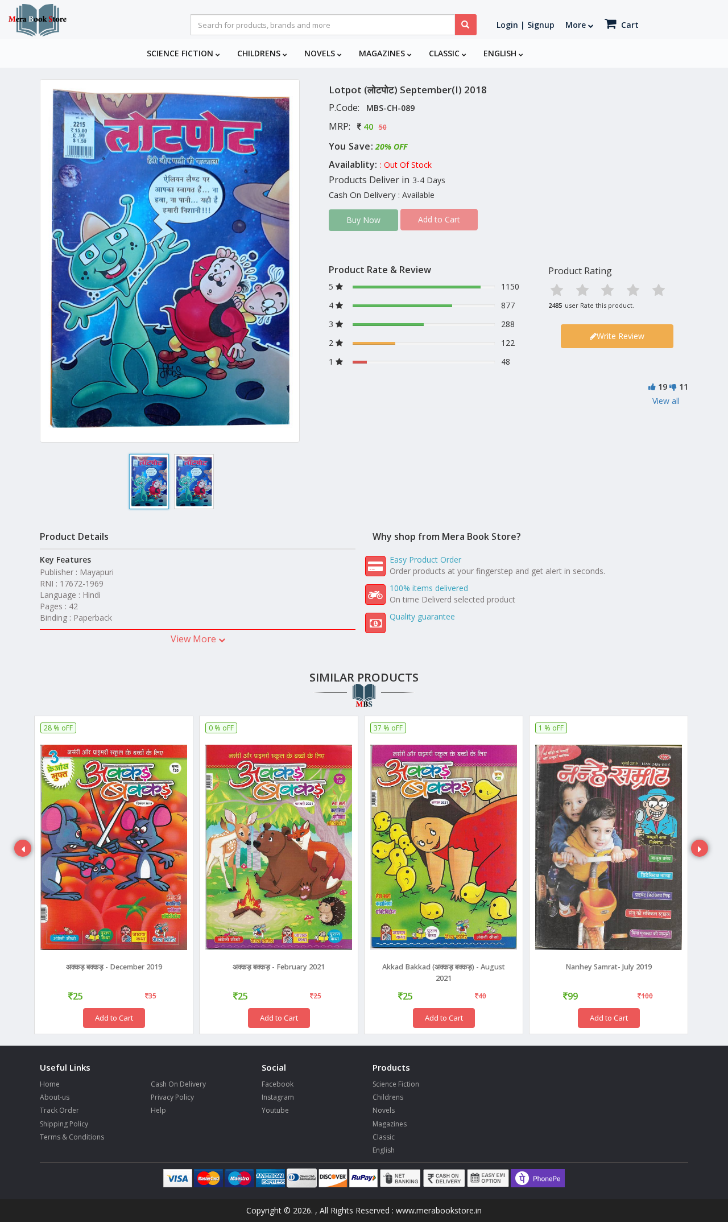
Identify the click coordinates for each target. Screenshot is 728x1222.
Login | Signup (526, 24)
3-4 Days (428, 180)
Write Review (620, 336)
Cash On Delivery (178, 1084)
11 (683, 386)
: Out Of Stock (406, 164)
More (576, 24)
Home (50, 1084)
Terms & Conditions (72, 1137)
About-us (54, 1097)
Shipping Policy (64, 1124)
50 (383, 127)
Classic (445, 53)
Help (158, 1110)
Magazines (383, 53)
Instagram (278, 1097)
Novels (320, 53)
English (501, 53)
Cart (629, 24)
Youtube (275, 1110)
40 (368, 126)
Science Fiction (181, 53)
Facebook (277, 1084)
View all (666, 400)
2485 (555, 305)
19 (662, 386)
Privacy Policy (172, 1097)
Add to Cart (114, 1018)
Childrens (260, 53)
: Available (416, 194)
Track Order (59, 1110)
